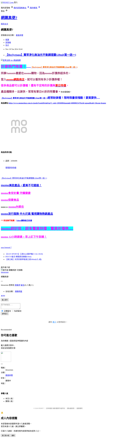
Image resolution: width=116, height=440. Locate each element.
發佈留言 (5, 314)
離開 (13, 435)
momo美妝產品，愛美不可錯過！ (21, 185)
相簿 (7, 40)
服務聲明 (79, 408)
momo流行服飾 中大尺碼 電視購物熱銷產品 (27, 213)
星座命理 (19, 35)
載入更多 (5, 300)
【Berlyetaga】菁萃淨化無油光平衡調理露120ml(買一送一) (40, 54)
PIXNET (41, 408)
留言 (22, 285)
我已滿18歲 (5, 435)
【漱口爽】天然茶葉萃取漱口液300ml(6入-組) (23, 259)
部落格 (8, 42)
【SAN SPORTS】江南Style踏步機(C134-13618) (24, 254)
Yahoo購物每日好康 (24, 220)
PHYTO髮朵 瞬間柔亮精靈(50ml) (18, 257)
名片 (7, 45)
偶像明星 (18, 291)
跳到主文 (4, 24)
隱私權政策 (70, 408)
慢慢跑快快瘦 (10, 168)
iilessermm (4, 272)
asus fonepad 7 (6, 247)
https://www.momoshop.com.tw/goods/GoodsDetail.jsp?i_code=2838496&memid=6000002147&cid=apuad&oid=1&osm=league (57, 103)
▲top (3, 295)
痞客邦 (17, 285)
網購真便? (9, 18)
